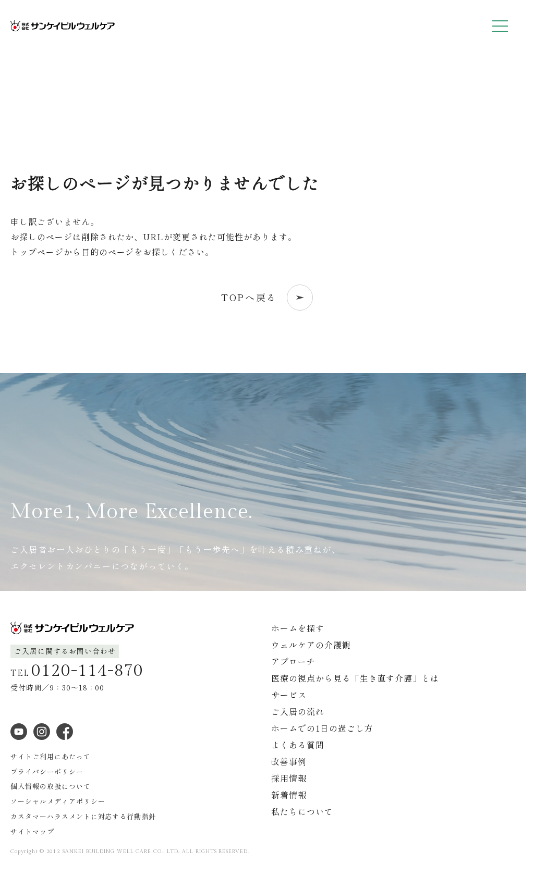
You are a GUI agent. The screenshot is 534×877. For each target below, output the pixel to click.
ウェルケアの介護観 (311, 644)
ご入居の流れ (297, 711)
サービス (289, 694)
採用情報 (289, 778)
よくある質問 (297, 744)
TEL (76, 670)
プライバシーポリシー (46, 771)
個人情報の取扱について (50, 786)
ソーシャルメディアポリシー (57, 801)
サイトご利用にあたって (50, 756)
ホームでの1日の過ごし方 (322, 728)
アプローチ (293, 661)
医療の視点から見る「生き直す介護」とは (355, 678)
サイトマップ (32, 831)
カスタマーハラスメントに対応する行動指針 (83, 816)
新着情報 (289, 794)
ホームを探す (297, 628)
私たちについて (302, 811)
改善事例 (289, 761)
